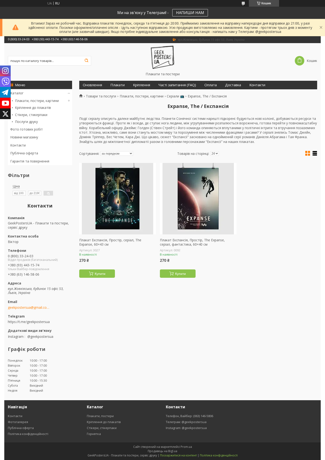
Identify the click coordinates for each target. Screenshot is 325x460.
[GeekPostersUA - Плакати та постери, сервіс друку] (163, 57)
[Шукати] (86, 61)
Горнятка (94, 434)
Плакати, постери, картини (37, 100)
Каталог (17, 93)
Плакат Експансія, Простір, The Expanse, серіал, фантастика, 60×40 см (192, 242)
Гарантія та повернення (29, 161)
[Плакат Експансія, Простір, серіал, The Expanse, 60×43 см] (117, 198)
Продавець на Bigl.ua (162, 451)
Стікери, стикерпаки (31, 114)
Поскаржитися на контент (178, 455)
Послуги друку (26, 121)
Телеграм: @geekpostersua (186, 422)
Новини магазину (24, 137)
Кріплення (141, 85)
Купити (100, 274)
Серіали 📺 (175, 96)
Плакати (117, 85)
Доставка (233, 85)
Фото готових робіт (26, 129)
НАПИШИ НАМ (190, 12)
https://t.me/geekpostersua (29, 321)
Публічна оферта (24, 153)
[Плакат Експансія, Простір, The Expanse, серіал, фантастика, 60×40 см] (198, 198)
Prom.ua (186, 447)
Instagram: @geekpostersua (186, 428)
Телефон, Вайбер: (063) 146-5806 (189, 416)
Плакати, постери (100, 416)
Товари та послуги (101, 96)
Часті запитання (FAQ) (177, 85)
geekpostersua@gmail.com (28, 307)
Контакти (18, 145)
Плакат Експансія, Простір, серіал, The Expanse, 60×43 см (110, 242)
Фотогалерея (18, 422)
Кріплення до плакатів (33, 107)
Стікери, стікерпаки (102, 428)
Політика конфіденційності (28, 434)
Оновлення (92, 85)
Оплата (210, 85)
